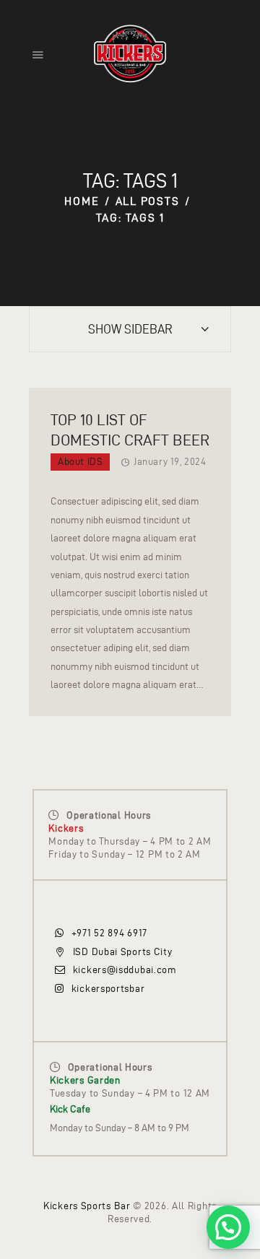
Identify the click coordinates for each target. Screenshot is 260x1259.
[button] (228, 1227)
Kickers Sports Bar (87, 1206)
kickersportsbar (108, 988)
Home (81, 201)
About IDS (80, 461)
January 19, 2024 (170, 461)
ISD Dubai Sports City (122, 951)
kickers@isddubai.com (125, 969)
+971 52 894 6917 (109, 933)
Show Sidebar (130, 329)
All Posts (148, 201)
